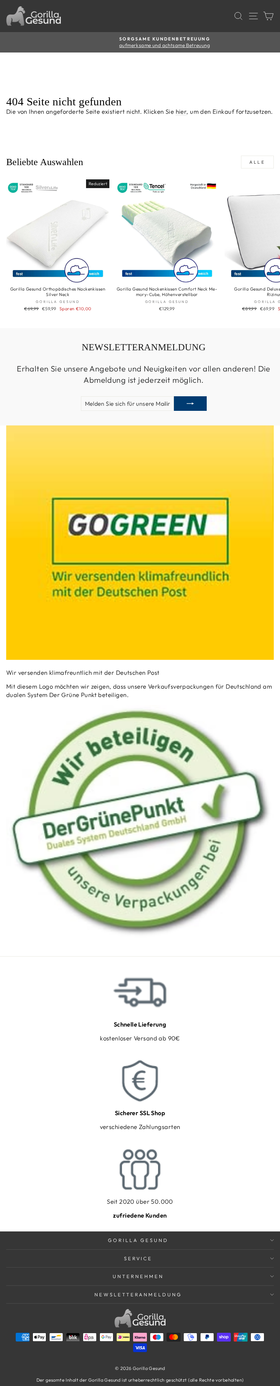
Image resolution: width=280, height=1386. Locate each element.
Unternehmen (138, 1276)
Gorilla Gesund (138, 1240)
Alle (257, 162)
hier (181, 111)
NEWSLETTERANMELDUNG (138, 1294)
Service (138, 1258)
